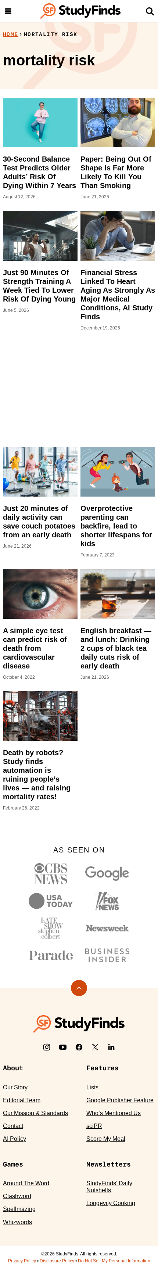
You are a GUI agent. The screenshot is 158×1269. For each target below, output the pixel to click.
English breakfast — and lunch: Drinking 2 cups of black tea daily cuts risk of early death (115, 648)
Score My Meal (105, 1139)
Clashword (17, 1196)
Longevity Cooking (110, 1203)
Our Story (15, 1087)
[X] (95, 1047)
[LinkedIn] (111, 1047)
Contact (13, 1126)
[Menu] (8, 11)
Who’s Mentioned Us (113, 1113)
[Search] (150, 11)
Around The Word (26, 1183)
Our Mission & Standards (35, 1113)
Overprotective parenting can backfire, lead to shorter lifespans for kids (116, 526)
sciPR (94, 1126)
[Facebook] (79, 1047)
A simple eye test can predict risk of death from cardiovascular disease (35, 648)
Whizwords (17, 1222)
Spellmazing (19, 1209)
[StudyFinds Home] (80, 11)
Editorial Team (21, 1100)
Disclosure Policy (57, 1260)
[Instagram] (47, 1047)
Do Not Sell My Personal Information (114, 1260)
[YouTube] (63, 1047)
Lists (92, 1087)
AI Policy (14, 1139)
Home (10, 34)
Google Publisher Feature (120, 1100)
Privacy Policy (22, 1260)
